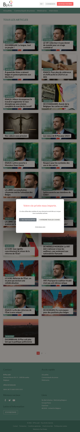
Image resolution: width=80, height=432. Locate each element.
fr (41, 4)
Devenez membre (65, 4)
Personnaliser (40, 227)
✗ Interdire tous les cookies (49, 220)
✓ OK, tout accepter (27, 220)
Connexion (50, 4)
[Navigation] (76, 4)
